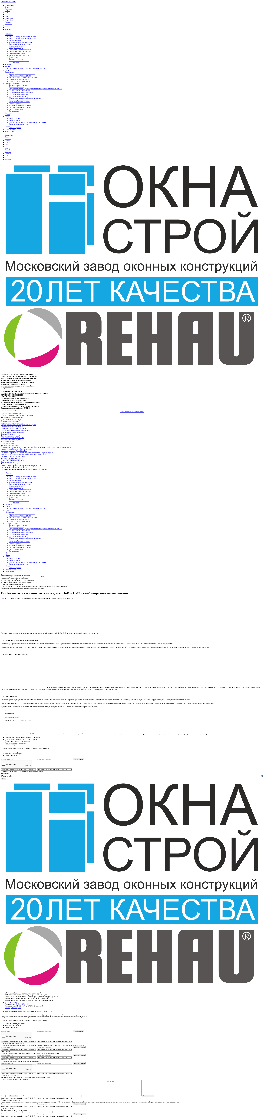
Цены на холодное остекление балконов (23, 37)
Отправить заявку (79, 1047)
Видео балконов (10, 130)
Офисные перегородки (17, 53)
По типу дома (14, 111)
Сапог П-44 (9, 18)
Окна (7, 70)
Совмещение (9, 72)
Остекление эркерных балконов (20, 50)
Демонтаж (8, 113)
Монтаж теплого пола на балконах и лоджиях (25, 98)
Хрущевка (8, 22)
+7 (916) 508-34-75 (7, 441)
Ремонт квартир (14, 57)
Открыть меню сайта (8, 2)
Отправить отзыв (148, 1096)
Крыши (7, 126)
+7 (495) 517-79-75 (7, 443)
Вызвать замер (78, 759)
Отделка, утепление (12, 83)
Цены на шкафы (15, 118)
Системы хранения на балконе (20, 107)
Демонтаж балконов (16, 59)
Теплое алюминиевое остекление (20, 42)
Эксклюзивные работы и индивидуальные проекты (27, 68)
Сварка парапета (15, 103)
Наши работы (10, 131)
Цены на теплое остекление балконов (22, 38)
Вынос (7, 115)
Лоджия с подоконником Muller (20, 105)
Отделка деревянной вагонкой (20, 90)
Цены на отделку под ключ (18, 85)
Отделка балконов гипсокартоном (21, 92)
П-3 (6, 27)
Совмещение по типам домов (19, 81)
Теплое (7, 66)
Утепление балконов (16, 87)
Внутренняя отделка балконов (19, 102)
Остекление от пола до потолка (20, 44)
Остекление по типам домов (19, 61)
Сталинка (8, 24)
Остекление (9, 35)
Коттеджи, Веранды (16, 48)
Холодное (8, 64)
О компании (9, 5)
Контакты (8, 29)
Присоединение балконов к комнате (22, 74)
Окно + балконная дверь (17, 109)
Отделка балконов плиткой (18, 94)
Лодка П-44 (9, 20)
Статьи (9, 598)
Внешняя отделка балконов (18, 100)
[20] (132, 371)
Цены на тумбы (14, 120)
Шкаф (7, 116)
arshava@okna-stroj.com (13, 1008)
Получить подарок (79, 1114)
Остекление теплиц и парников (20, 51)
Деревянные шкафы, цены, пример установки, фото (27, 122)
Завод (7, 7)
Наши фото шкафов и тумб (18, 124)
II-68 (6, 16)
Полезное (8, 9)
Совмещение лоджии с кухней (20, 76)
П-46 (6, 26)
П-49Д (7, 14)
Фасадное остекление (16, 46)
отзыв (26, 771)
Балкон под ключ (15, 40)
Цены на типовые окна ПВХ (19, 55)
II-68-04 (7, 11)
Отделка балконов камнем (18, 96)
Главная (8, 33)
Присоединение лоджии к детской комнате (24, 77)
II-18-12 (7, 13)
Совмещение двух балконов (19, 79)
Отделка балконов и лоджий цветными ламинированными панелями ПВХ (35, 89)
